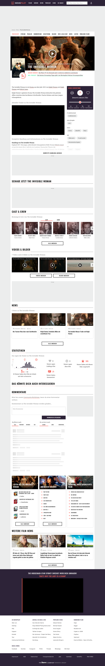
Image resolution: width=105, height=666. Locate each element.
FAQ (13, 628)
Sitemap (14, 625)
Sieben (45, 504)
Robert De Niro (57, 637)
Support (14, 631)
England (78, 149)
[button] (71, 106)
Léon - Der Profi (47, 515)
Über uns (14, 623)
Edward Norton (57, 623)
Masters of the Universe (77, 509)
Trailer (29, 34)
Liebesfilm (77, 130)
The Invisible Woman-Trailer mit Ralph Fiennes (79, 333)
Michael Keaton (57, 625)
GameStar (69, 656)
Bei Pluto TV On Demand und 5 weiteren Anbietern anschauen (58, 73)
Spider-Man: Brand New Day (77, 492)
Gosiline (22, 496)
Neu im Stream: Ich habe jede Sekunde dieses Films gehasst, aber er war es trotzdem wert (79, 555)
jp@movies (23, 517)
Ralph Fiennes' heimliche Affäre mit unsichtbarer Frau (50, 333)
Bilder (54, 34)
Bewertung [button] (61, 424)
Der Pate (45, 498)
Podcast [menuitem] (48, 3)
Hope (75, 623)
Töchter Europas (36, 631)
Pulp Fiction (46, 492)
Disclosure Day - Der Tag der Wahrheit (80, 504)
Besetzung (46, 34)
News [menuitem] (41, 3)
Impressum (15, 656)
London (70, 149)
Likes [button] (52, 424)
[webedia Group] (52, 663)
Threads (48, 649)
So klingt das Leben (37, 628)
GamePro (79, 656)
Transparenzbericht (48, 656)
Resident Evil (77, 628)
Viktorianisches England (74, 142)
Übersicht (15, 34)
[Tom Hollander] (87, 228)
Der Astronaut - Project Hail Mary (41, 634)
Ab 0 (69, 123)
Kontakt (14, 634)
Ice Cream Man (74, 515)
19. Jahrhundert (82, 138)
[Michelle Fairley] (59, 228)
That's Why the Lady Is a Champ (52, 576)
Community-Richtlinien (32, 397)
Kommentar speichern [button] (53, 417)
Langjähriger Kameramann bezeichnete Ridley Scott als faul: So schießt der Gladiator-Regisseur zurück (51, 555)
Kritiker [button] (28, 424)
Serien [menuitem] (36, 3)
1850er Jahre (71, 138)
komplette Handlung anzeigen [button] (52, 153)
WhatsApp (58, 649)
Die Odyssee (74, 495)
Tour (13, 637)
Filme (17, 30)
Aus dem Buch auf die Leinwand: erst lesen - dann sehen (26, 493)
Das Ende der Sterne (38, 623)
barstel (22, 511)
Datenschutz (34, 656)
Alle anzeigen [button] (52, 243)
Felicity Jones (24, 89)
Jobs (60, 656)
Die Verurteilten (48, 501)
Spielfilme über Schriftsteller (23, 507)
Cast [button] (46, 220)
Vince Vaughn (57, 628)
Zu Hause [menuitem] (60, 3)
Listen (76, 34)
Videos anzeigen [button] (41, 276)
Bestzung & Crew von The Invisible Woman (27, 217)
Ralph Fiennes (53, 87)
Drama (70, 130)
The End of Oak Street (76, 498)
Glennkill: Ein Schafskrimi (39, 637)
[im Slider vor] (92, 228)
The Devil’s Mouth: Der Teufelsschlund (80, 506)
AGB (24, 656)
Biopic (85, 130)
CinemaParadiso (24, 502)
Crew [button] (58, 220)
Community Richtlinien (18, 640)
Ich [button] (34, 424)
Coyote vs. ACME (78, 631)
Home (13, 30)
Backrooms (74, 512)
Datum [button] (43, 424)
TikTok (40, 649)
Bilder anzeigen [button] (64, 276)
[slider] (80, 102)
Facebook (14, 649)
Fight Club (46, 495)
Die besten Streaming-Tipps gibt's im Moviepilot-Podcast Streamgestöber (60, 75)
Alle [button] (15, 424)
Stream (23, 34)
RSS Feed (66, 649)
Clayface (76, 634)
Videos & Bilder (21, 249)
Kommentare (38, 34)
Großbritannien (72, 116)
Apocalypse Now (47, 512)
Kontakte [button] (21, 424)
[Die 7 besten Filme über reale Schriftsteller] (25, 319)
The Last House (74, 501)
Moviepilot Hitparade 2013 (27, 499)
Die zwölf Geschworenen (49, 506)
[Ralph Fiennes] (18, 228)
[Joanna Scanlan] (73, 228)
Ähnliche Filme (85, 34)
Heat (44, 518)
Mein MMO (90, 656)
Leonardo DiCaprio (58, 640)
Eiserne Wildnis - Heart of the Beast (83, 640)
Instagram (32, 649)
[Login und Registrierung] (91, 3)
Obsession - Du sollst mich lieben (79, 518)
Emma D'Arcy (56, 631)
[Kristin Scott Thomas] (45, 228)
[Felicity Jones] (32, 228)
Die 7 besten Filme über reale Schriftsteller (25, 332)
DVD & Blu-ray (63, 34)
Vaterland (76, 637)
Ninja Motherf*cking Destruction (41, 625)
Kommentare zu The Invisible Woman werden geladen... (32, 404)
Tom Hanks (56, 634)
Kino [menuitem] (54, 3)
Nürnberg (35, 640)
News (70, 34)
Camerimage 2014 (24, 514)
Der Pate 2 (45, 509)
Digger (76, 625)
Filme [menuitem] (30, 3)
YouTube (23, 649)
